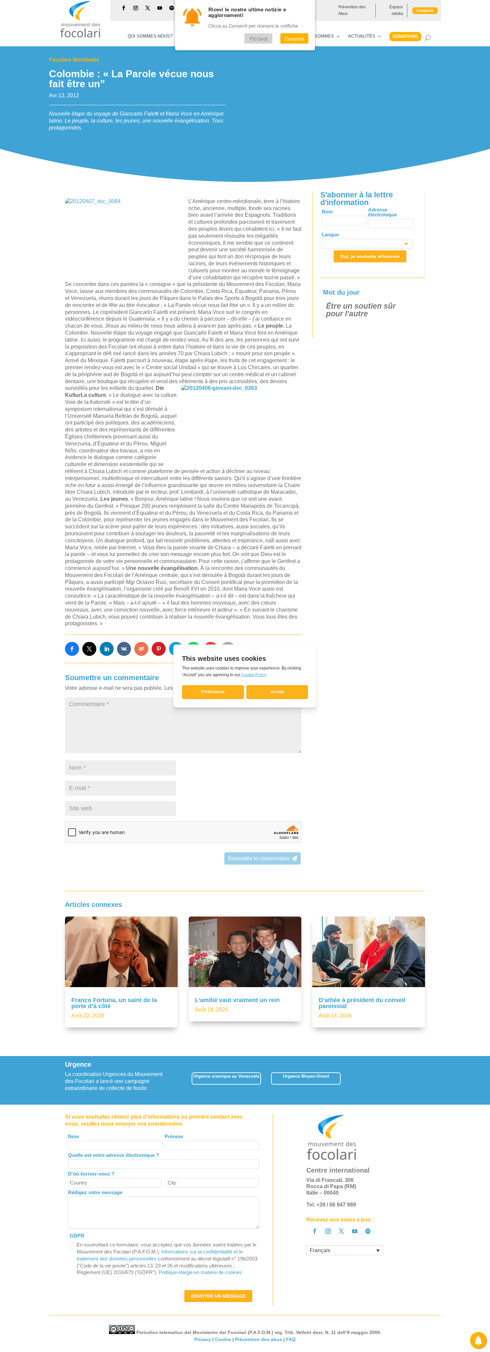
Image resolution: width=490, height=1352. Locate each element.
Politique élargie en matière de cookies (200, 1272)
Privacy (202, 1339)
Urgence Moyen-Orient (306, 1076)
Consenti (294, 38)
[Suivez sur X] (147, 8)
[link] (72, 649)
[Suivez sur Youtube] (159, 8)
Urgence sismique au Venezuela (226, 1076)
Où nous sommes (313, 36)
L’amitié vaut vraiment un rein (237, 1000)
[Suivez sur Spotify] (171, 8)
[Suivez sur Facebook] (123, 8)
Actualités (361, 36)
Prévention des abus (258, 1339)
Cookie (223, 1339)
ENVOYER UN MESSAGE (218, 1296)
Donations (405, 36)
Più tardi (258, 38)
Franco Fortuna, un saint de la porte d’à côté (114, 1003)
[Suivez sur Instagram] (135, 8)
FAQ (291, 1339)
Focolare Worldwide (74, 60)
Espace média (396, 10)
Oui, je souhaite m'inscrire (370, 256)
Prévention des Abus (352, 10)
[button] (425, 1080)
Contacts (425, 10)
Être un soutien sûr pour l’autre (361, 310)
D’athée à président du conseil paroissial (362, 1003)
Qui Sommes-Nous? (150, 36)
